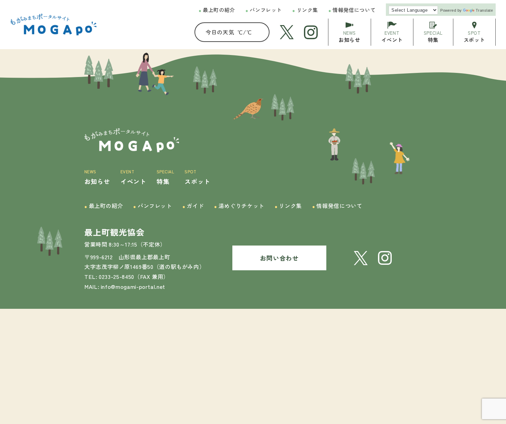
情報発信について (352, 9)
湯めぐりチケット (239, 206)
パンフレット (263, 9)
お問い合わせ (279, 257)
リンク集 (305, 9)
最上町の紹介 (217, 9)
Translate (484, 10)
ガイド (193, 206)
